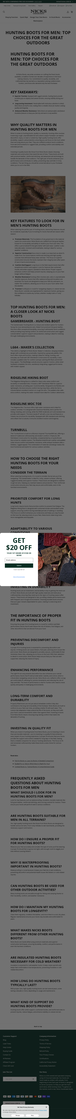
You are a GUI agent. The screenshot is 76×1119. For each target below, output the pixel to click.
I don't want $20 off (19, 569)
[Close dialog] (74, 535)
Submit (19, 565)
